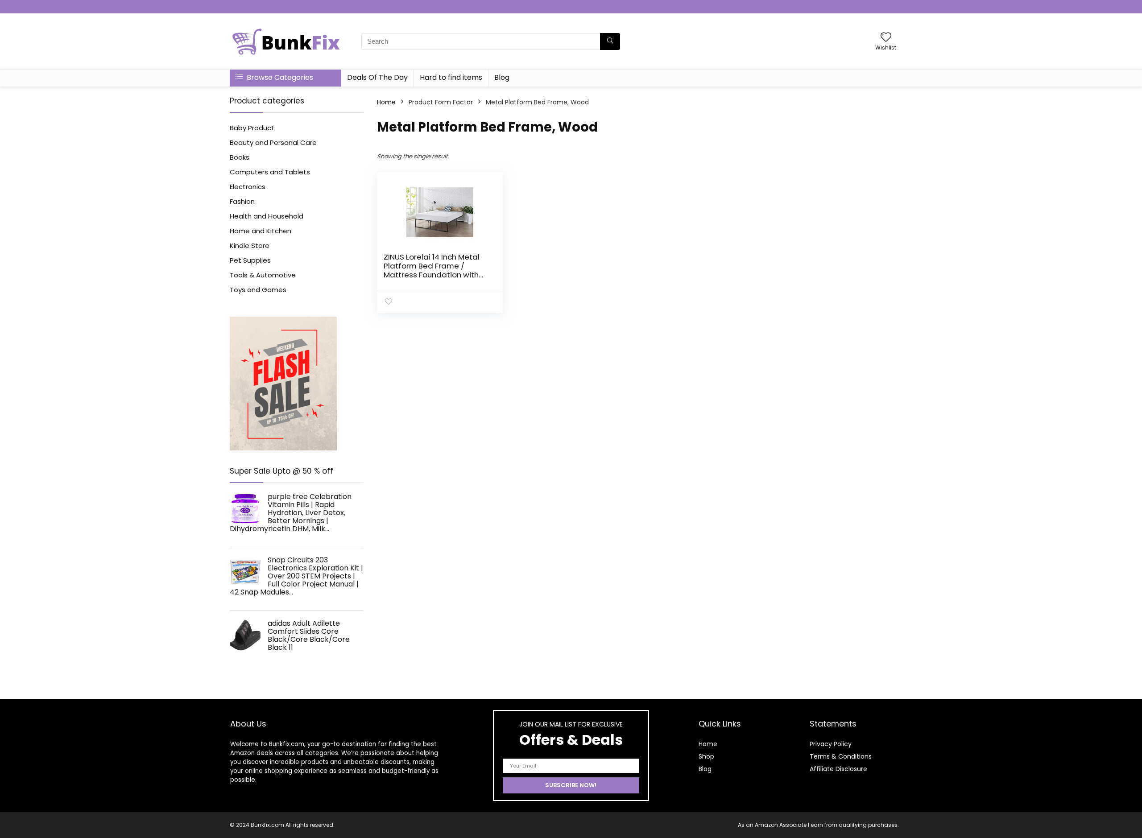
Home (386, 102)
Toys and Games (258, 289)
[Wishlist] (886, 37)
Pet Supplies (250, 260)
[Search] (610, 41)
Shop (706, 756)
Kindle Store (249, 245)
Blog (501, 77)
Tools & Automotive (263, 275)
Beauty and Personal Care (273, 142)
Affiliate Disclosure (838, 768)
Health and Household (266, 216)
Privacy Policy (831, 743)
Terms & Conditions (841, 756)
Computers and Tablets (270, 172)
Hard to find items (451, 77)
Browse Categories (279, 77)
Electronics (247, 186)
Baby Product (252, 127)
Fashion (242, 201)
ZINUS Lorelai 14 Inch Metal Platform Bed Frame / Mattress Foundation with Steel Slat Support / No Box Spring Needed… (433, 275)
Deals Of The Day (377, 77)
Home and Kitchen (260, 230)
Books (239, 157)
